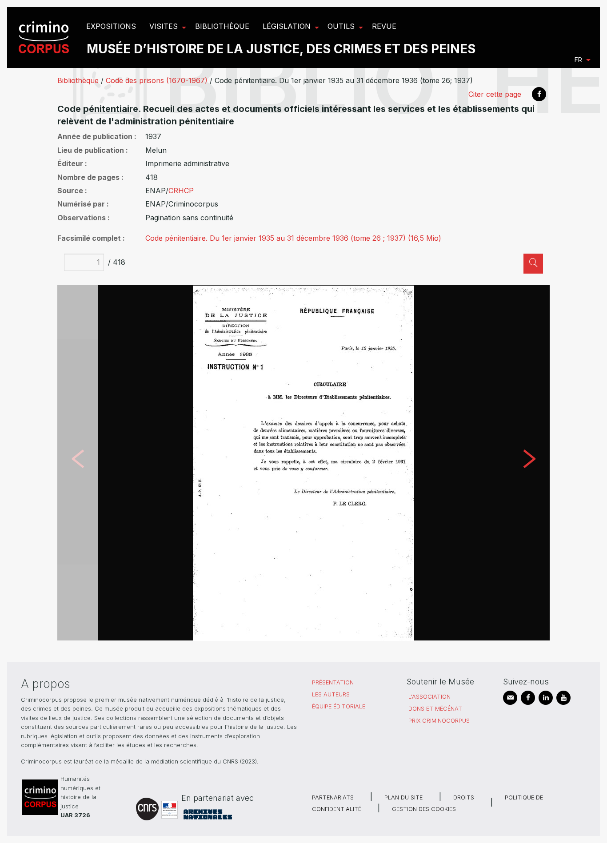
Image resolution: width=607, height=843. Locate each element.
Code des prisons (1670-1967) (157, 80)
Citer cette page (494, 94)
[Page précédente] (77, 462)
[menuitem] (45, 37)
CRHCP (181, 190)
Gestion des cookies (424, 809)
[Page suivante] (529, 462)
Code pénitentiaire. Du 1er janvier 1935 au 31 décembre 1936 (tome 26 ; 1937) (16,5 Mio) (293, 238)
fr (578, 60)
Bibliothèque (78, 80)
